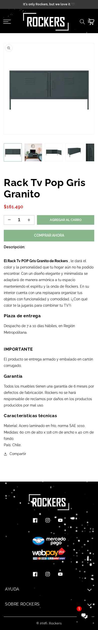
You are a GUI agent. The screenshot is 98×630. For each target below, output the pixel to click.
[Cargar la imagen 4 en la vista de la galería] (74, 152)
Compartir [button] (18, 454)
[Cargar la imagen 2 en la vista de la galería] (33, 152)
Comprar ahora (49, 235)
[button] (7, 22)
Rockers (55, 623)
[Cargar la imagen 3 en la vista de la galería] (54, 152)
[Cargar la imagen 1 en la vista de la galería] (13, 152)
